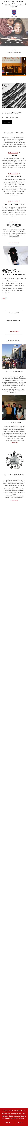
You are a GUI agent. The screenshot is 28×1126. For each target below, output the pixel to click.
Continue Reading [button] (14, 331)
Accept (20, 1122)
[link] (14, 13)
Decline (7, 1122)
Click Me (7, 122)
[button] (2, 13)
